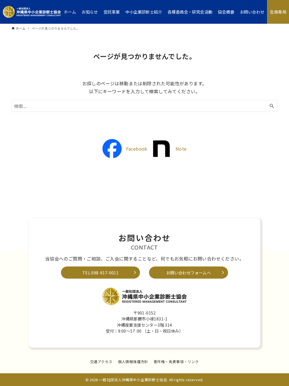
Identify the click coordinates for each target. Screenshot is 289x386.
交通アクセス (101, 361)
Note (181, 148)
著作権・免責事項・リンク (176, 361)
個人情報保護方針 (133, 361)
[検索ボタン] (271, 106)
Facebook (136, 148)
